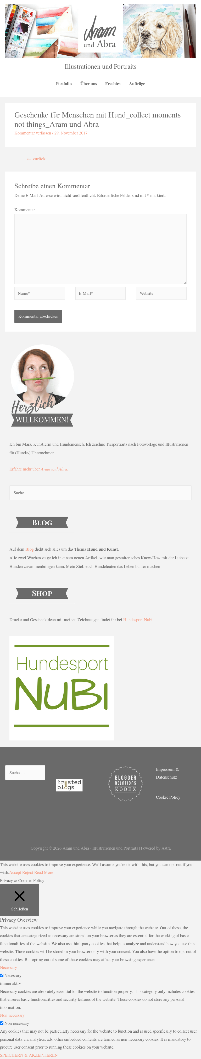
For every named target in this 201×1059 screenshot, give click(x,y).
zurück (36, 159)
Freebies (112, 83)
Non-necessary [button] (12, 1015)
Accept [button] (15, 872)
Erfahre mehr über (38, 469)
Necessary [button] (8, 967)
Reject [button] (27, 872)
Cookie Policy (168, 797)
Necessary (12, 975)
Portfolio (64, 83)
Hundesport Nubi (138, 619)
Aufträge (137, 83)
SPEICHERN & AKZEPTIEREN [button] (29, 1055)
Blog (29, 549)
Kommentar (24, 210)
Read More (43, 872)
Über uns (88, 83)
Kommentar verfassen (32, 133)
